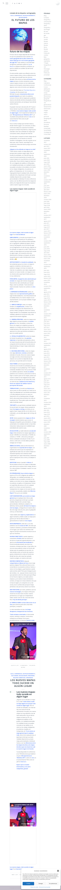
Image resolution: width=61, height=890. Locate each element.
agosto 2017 (47, 221)
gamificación (47, 95)
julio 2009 (46, 438)
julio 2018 (46, 201)
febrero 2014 (47, 302)
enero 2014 (47, 304)
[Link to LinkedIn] (15, 3)
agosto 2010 (47, 408)
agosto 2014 (47, 292)
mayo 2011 (47, 385)
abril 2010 (46, 416)
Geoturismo (14, 675)
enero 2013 (47, 333)
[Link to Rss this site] (21, 3)
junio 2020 (47, 160)
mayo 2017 (47, 227)
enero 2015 (47, 280)
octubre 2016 (47, 241)
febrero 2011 (47, 390)
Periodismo (31, 675)
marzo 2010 (47, 418)
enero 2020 (47, 170)
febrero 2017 (47, 233)
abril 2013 (46, 327)
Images (46, 110)
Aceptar (28, 883)
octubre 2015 (47, 264)
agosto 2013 (47, 320)
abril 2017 (46, 229)
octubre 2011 (47, 373)
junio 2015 (47, 272)
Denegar (41, 883)
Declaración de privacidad (44, 887)
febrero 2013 (47, 331)
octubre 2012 (47, 343)
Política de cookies (34, 887)
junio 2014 (47, 296)
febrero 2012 (47, 361)
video (30, 117)
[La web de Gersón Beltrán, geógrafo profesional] (58, 3)
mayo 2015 (47, 274)
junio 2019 (47, 188)
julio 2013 (46, 321)
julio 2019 (46, 186)
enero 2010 (47, 422)
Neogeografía (23, 17)
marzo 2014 (47, 300)
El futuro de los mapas (23, 21)
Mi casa (46, 31)
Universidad (29, 677)
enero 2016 (47, 258)
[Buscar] (2, 3)
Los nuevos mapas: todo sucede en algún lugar (23, 683)
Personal (46, 124)
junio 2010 (47, 412)
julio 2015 (46, 270)
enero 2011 (47, 392)
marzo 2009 (47, 444)
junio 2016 (47, 249)
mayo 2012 (47, 355)
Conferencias (18, 15)
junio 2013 (47, 323)
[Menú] (6, 3)
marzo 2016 (47, 255)
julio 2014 (46, 294)
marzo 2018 (47, 209)
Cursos (46, 87)
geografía (46, 99)
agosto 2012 (47, 349)
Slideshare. (15, 121)
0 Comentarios (24, 665)
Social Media (47, 130)
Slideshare (23, 762)
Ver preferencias (53, 883)
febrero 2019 (47, 192)
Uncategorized (48, 132)
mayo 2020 (47, 162)
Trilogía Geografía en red (47, 65)
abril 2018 (46, 207)
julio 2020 (46, 158)
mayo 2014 (47, 298)
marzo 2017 (47, 231)
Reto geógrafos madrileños (47, 59)
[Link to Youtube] (19, 3)
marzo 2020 (47, 166)
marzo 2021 (47, 148)
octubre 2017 (47, 215)
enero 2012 (47, 363)
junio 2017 (47, 225)
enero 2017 (47, 235)
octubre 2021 (47, 144)
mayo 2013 (47, 325)
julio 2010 (46, 410)
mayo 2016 (47, 251)
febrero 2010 (47, 420)
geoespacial (47, 97)
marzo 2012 (47, 359)
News (45, 120)
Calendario (47, 83)
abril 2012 (46, 357)
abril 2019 (46, 190)
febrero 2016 (47, 257)
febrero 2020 (47, 168)
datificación (47, 89)
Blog (12, 15)
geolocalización (48, 104)
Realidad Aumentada (19, 677)
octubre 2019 (47, 180)
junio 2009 (47, 440)
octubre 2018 (47, 199)
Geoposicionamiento (29, 15)
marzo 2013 (47, 329)
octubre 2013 (47, 314)
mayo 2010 (47, 414)
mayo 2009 (47, 442)
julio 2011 (46, 381)
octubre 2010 (47, 402)
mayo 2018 (47, 205)
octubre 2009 (47, 432)
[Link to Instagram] (17, 3)
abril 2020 (46, 164)
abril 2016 (46, 253)
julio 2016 (46, 247)
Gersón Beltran (20, 234)
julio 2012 (46, 351)
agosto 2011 (47, 379)
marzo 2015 (47, 276)
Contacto (46, 17)
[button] (58, 871)
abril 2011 (46, 387)
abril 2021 (46, 146)
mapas (46, 112)
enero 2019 (47, 193)
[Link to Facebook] (12, 3)
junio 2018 (47, 203)
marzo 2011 (47, 388)
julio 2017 (46, 223)
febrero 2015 (47, 278)
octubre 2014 (47, 286)
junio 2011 (47, 383)
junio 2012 (47, 353)
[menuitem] (2, 3)
